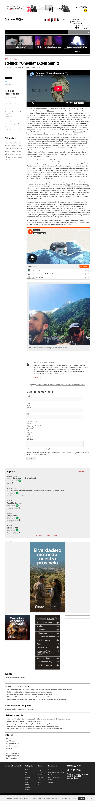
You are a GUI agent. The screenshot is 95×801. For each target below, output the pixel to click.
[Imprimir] (6, 84)
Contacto (50, 780)
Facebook (40, 772)
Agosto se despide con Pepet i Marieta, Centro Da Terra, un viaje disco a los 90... (32, 694)
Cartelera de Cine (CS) (12, 743)
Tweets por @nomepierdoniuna (15, 677)
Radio (6, 751)
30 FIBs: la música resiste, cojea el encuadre (20, 709)
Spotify (39, 782)
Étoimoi (7, 148)
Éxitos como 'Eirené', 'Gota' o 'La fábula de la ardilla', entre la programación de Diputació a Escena (38, 719)
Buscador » (82, 472)
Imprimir (9, 84)
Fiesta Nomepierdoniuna (54, 775)
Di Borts (19, 145)
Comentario (38, 425)
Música (27, 785)
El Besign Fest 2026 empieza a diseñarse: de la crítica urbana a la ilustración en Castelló (34, 729)
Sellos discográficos (11, 758)
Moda (26, 782)
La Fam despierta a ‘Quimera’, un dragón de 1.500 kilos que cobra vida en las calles (32, 726)
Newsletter (83, 774)
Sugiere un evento (52, 535)
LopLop (15, 151)
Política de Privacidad (41, 454)
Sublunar (7, 157)
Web (28, 414)
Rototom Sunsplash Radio (47, 636)
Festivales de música (11, 746)
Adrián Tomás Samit (10, 143)
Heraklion (19, 148)
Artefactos (41, 626)
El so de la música (43, 640)
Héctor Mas (13, 148)
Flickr (39, 780)
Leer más (89, 798)
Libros (26, 780)
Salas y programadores (12, 756)
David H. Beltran (23, 67)
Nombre (29, 396)
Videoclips (17, 59)
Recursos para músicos (12, 753)
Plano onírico (42, 647)
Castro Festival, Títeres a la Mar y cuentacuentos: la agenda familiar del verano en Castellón (36, 699)
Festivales (27, 787)
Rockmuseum (42, 633)
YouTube (40, 775)
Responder (37, 377)
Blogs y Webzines (10, 741)
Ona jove (40, 644)
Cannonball (41, 629)
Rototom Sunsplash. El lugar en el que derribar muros (23, 721)
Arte (6, 738)
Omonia (12, 154)
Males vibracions (43, 658)
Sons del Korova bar (44, 665)
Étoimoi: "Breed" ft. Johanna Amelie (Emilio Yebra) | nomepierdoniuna (60, 385)
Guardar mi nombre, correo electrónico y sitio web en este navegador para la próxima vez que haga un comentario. (30, 430)
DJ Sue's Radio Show (44, 622)
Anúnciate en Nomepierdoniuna (56, 772)
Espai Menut (28, 789)
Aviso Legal (46, 449)
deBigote (13, 145)
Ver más (6, 100)
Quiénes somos (51, 770)
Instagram (40, 770)
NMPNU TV (8, 59)
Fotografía (8, 748)
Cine (26, 775)
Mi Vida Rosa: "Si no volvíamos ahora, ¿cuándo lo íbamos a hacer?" (27, 697)
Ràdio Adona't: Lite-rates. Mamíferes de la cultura (45, 653)
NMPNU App (72, 766)
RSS (79, 776)
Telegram (40, 777)
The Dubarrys (15, 157)
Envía (8, 82)
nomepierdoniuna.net (13, 766)
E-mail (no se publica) (29, 405)
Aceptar (81, 798)
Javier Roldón (9, 151)
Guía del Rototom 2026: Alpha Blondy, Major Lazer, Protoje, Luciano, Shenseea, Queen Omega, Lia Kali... (39, 689)
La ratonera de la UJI (44, 661)
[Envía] (6, 82)
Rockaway (18, 154)
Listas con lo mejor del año (54, 777)
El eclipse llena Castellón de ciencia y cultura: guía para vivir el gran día (29, 692)
